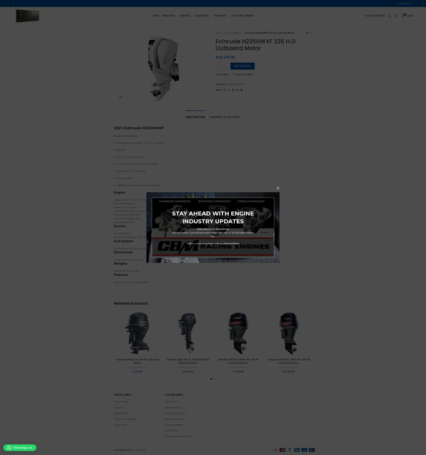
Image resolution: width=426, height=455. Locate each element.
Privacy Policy (231, 243)
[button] (19, 447)
